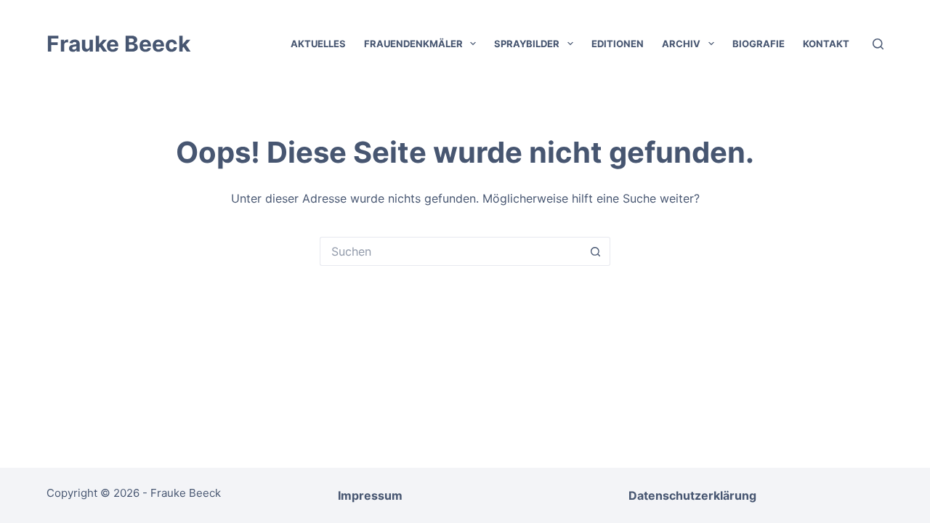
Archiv (681, 43)
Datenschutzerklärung (692, 495)
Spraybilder (526, 43)
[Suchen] (878, 43)
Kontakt (826, 43)
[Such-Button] (595, 251)
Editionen (617, 43)
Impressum (370, 495)
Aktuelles (318, 43)
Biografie (758, 43)
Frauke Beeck (118, 44)
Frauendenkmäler (413, 43)
